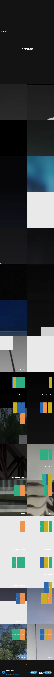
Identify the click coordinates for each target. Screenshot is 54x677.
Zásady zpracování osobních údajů (14, 674)
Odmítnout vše (48, 672)
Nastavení (41, 672)
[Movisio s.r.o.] (5, 31)
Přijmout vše (33, 672)
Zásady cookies (8, 674)
